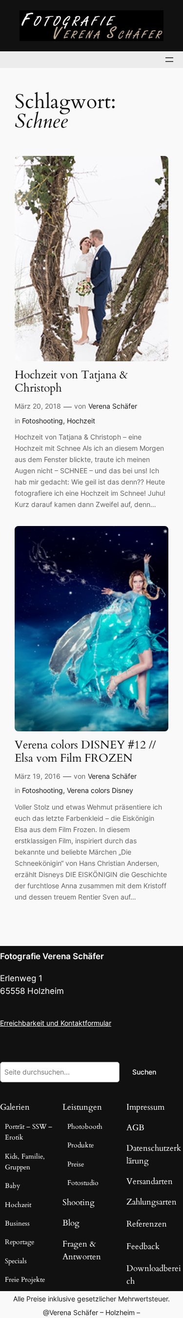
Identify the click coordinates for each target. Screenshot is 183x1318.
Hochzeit (81, 421)
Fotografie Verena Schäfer (52, 956)
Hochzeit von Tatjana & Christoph (71, 382)
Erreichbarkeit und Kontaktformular (55, 1023)
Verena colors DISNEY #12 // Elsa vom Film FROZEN (85, 752)
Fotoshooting (42, 421)
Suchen (144, 1072)
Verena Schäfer (112, 406)
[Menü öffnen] (169, 60)
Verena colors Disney (100, 790)
